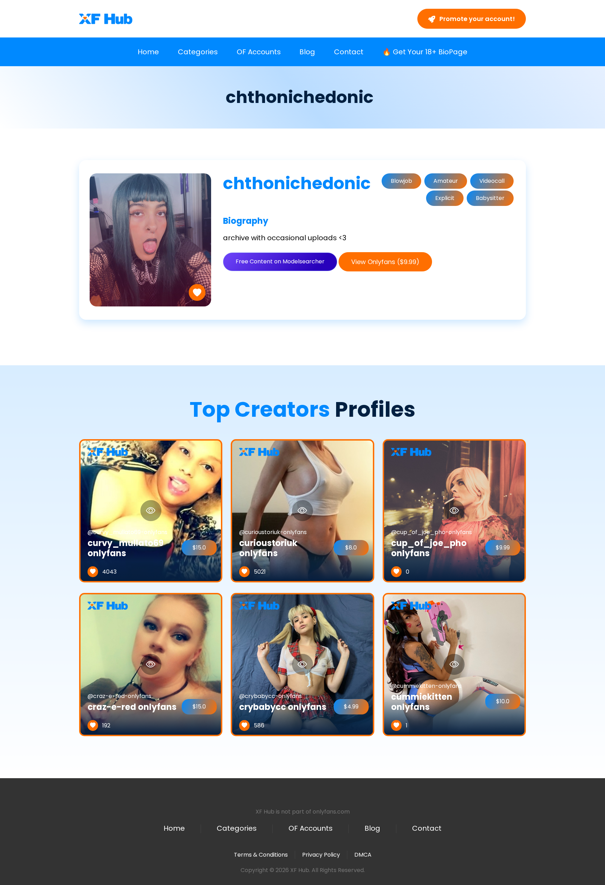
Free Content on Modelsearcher (280, 261)
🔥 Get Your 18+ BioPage (424, 52)
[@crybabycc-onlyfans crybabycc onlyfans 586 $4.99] (302, 664)
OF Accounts (259, 52)
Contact (348, 52)
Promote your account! (476, 18)
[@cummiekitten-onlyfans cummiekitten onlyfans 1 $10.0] (454, 664)
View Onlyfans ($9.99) (385, 261)
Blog (307, 52)
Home (148, 52)
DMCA (362, 855)
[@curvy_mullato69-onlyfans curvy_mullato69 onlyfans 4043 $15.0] (151, 510)
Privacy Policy (321, 855)
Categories (198, 52)
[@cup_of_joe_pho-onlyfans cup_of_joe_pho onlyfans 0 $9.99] (454, 510)
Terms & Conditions (261, 855)
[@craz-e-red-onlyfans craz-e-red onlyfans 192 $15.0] (151, 664)
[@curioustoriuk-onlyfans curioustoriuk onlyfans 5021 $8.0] (302, 510)
